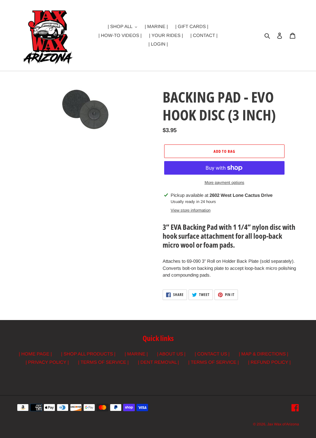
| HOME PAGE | (35, 353)
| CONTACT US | (212, 353)
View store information (190, 210)
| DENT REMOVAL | (158, 362)
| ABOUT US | (171, 353)
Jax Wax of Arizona (283, 424)
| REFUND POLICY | (269, 362)
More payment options (224, 182)
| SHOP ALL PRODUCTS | (88, 353)
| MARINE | (136, 353)
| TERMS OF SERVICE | (103, 362)
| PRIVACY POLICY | (47, 362)
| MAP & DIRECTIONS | (263, 353)
